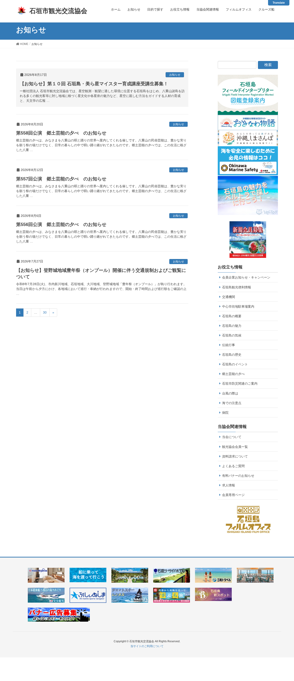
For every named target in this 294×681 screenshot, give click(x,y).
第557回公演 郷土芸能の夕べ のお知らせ (61, 178)
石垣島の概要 (231, 316)
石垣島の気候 (231, 335)
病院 (225, 412)
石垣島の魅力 (231, 326)
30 (45, 312)
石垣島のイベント (235, 364)
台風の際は (230, 393)
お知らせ (174, 74)
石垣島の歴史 (231, 354)
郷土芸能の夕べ (233, 374)
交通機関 (228, 297)
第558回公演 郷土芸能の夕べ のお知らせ (61, 132)
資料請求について (235, 456)
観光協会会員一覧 (235, 447)
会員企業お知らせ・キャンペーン (246, 277)
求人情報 (228, 485)
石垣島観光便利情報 (236, 287)
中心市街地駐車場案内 (238, 306)
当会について (231, 437)
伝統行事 (228, 345)
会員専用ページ (233, 495)
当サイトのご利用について (147, 646)
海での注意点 (231, 403)
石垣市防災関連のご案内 (239, 383)
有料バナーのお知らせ (238, 475)
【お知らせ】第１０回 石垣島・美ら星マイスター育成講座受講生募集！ (94, 83)
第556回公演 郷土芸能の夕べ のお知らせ (61, 224)
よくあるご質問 (233, 466)
